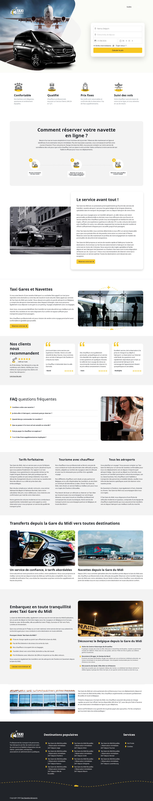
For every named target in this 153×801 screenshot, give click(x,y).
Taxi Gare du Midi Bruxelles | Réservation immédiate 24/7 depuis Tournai (110, 745)
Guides (129, 7)
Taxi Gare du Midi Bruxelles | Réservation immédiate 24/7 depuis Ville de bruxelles (57, 770)
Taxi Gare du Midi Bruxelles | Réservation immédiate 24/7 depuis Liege (57, 745)
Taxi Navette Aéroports (29, 798)
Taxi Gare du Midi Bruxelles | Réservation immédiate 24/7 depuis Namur (57, 761)
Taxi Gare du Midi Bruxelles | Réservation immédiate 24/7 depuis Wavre (83, 769)
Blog (138, 7)
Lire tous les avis (15, 376)
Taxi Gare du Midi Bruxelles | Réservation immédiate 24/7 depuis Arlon (83, 745)
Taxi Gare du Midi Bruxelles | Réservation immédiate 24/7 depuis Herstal (110, 753)
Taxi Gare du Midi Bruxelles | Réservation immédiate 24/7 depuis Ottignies (83, 761)
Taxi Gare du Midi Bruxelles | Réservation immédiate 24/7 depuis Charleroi (57, 753)
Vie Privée (130, 743)
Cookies (130, 746)
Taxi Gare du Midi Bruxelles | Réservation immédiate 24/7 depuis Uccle (83, 753)
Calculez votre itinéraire (20, 667)
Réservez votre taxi (85, 261)
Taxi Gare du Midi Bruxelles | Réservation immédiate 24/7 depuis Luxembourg (110, 761)
